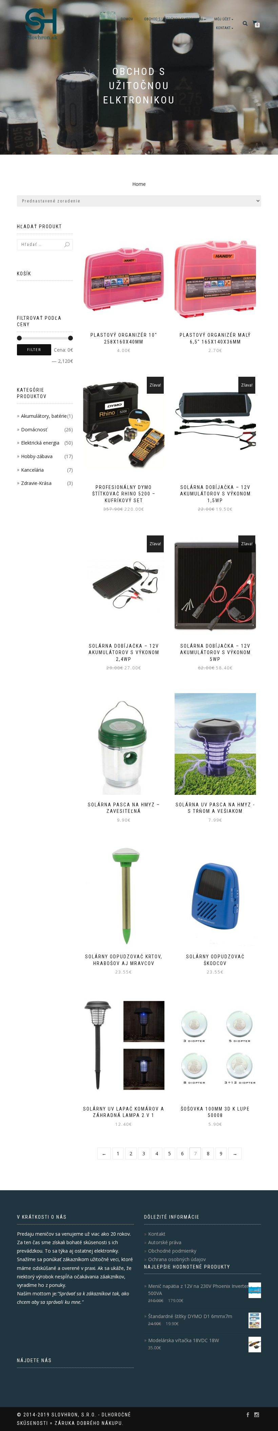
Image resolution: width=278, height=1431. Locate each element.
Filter (34, 350)
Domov (127, 19)
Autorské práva (164, 1242)
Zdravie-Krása (36, 483)
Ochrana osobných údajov (177, 1259)
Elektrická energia (40, 442)
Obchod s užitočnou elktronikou (173, 19)
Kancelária (32, 470)
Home (139, 184)
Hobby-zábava (37, 456)
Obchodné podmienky (172, 1251)
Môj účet (222, 19)
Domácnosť (34, 429)
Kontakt (223, 28)
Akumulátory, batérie (44, 416)
